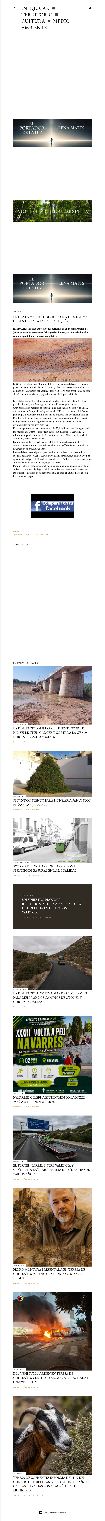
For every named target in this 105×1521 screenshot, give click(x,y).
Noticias (24, 535)
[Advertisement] (52, 51)
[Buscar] (90, 7)
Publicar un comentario (33, 742)
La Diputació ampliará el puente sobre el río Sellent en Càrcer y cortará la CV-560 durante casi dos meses (50, 732)
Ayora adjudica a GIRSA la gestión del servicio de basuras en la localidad (46, 868)
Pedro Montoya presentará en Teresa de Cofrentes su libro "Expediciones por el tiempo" (49, 1273)
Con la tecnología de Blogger (54, 1512)
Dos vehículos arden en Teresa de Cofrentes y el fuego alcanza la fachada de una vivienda (52, 1377)
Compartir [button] (17, 531)
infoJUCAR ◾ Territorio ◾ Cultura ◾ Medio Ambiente (45, 18)
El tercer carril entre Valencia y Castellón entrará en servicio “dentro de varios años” (51, 1169)
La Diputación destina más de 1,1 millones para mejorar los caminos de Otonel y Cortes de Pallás (50, 997)
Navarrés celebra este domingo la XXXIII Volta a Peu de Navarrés (49, 1099)
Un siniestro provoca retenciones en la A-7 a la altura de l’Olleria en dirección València (51, 905)
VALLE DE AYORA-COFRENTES (41, 535)
